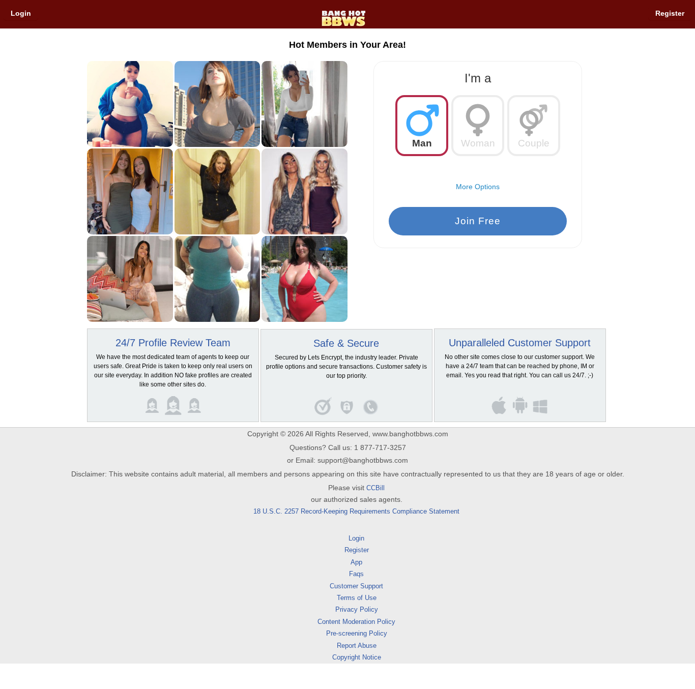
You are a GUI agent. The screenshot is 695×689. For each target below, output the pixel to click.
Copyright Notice (356, 657)
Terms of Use (357, 598)
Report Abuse (357, 645)
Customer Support (356, 586)
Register (669, 13)
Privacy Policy (356, 609)
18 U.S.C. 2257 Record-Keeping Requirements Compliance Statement (356, 511)
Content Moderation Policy (356, 621)
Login (21, 13)
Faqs (356, 574)
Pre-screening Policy (356, 633)
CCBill (375, 488)
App (356, 562)
